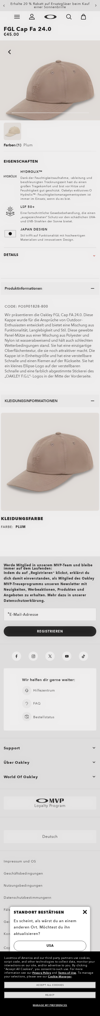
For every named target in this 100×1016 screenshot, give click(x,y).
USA (50, 946)
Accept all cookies (50, 985)
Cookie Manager (59, 976)
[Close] (85, 912)
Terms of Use (67, 973)
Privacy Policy (41, 973)
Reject (50, 995)
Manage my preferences (50, 1005)
